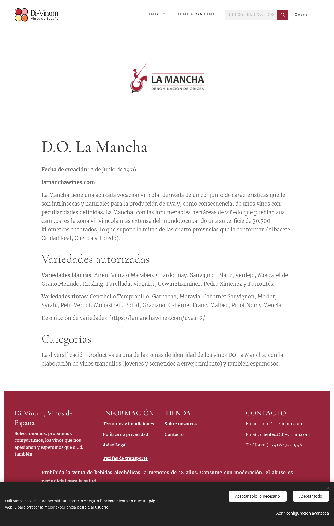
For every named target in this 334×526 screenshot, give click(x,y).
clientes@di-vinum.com (285, 434)
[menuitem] (159, 14)
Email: (253, 434)
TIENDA (178, 413)
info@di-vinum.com (281, 423)
